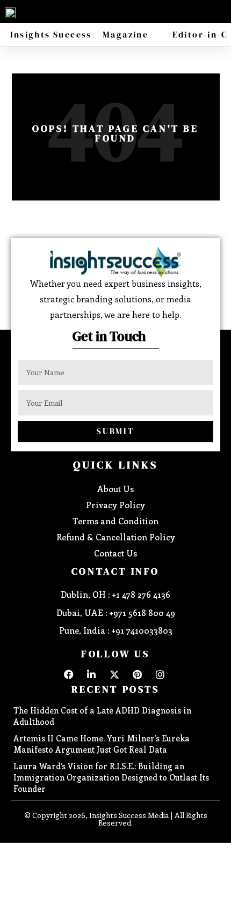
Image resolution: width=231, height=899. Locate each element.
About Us (115, 488)
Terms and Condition (115, 520)
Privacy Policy (115, 504)
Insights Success (51, 34)
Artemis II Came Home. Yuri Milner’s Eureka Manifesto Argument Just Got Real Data (101, 744)
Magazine (125, 34)
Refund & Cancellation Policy (115, 537)
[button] (220, 10)
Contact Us (115, 553)
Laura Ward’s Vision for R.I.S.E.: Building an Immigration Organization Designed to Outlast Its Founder (111, 777)
